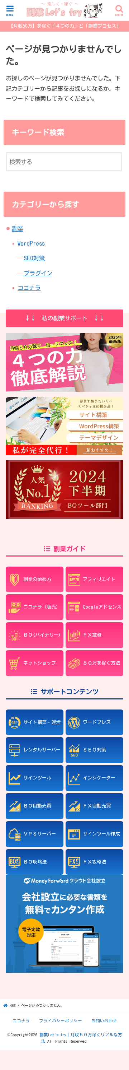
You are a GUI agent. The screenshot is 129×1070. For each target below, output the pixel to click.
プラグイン (38, 273)
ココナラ (29, 288)
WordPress (31, 243)
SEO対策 (34, 258)
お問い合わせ (104, 1021)
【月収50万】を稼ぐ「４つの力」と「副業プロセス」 (65, 25)
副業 (17, 228)
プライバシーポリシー (60, 1021)
